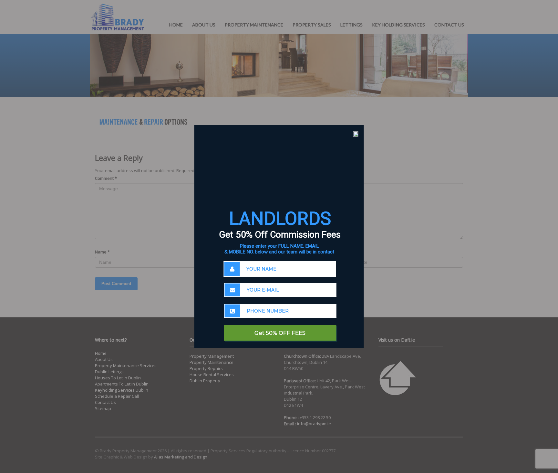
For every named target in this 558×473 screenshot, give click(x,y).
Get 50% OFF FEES (279, 333)
